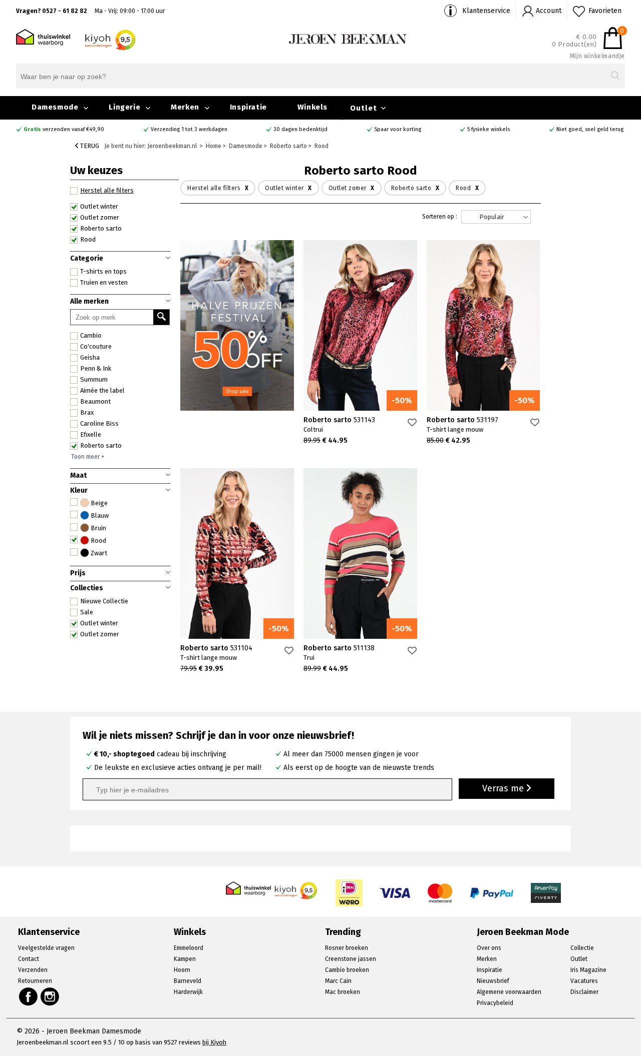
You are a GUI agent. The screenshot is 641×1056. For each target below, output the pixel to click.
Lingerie (124, 107)
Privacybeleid (495, 1002)
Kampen (185, 958)
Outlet (363, 108)
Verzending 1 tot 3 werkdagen (189, 129)
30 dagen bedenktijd (300, 129)
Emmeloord (188, 947)
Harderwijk (188, 991)
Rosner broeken (346, 947)
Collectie (582, 947)
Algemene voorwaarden (509, 991)
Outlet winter (99, 623)
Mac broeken (342, 991)
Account (548, 11)
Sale (86, 612)
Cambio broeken (347, 969)
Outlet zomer (99, 634)
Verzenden (33, 969)
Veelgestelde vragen (46, 947)
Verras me (504, 788)
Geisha (90, 357)
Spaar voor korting (397, 129)
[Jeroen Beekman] (348, 38)
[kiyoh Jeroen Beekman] (296, 887)
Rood (88, 239)
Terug (89, 146)
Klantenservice (486, 11)
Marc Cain (338, 980)
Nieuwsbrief (493, 980)
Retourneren (35, 980)
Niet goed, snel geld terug (589, 129)
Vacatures (584, 980)
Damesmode (55, 107)
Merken (185, 107)
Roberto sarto (101, 445)
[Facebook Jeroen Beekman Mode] (28, 996)
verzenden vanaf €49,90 (64, 129)
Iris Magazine (588, 969)
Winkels (312, 107)
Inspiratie (248, 107)
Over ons (489, 947)
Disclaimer (584, 991)
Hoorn (182, 969)
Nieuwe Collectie (104, 601)
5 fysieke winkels (488, 129)
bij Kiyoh (214, 1042)
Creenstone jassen (350, 958)
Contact (28, 958)
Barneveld (187, 980)
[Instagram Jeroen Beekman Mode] (50, 996)
